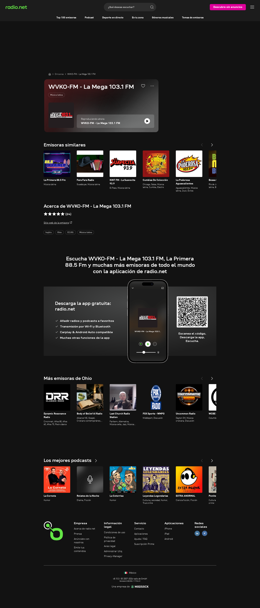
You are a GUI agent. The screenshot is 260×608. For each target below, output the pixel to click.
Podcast (89, 17)
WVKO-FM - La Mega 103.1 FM (100, 123)
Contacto (139, 529)
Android (168, 539)
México (132, 573)
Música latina (56, 95)
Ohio (59, 232)
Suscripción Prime (144, 544)
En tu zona (137, 17)
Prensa (78, 534)
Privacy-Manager (113, 556)
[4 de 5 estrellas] (58, 214)
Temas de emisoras (193, 17)
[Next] (212, 143)
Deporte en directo (112, 17)
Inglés (48, 232)
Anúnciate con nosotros (81, 541)
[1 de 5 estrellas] (46, 214)
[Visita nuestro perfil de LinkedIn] (197, 533)
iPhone (168, 529)
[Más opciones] (152, 86)
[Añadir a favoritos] (143, 86)
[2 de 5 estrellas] (50, 214)
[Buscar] (152, 7)
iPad (166, 534)
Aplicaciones (141, 534)
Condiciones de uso (114, 532)
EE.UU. (70, 232)
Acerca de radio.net (84, 529)
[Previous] (202, 143)
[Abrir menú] (252, 7)
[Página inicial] (49, 74)
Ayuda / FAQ (140, 539)
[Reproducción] (147, 121)
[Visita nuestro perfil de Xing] (204, 533)
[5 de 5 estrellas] (62, 214)
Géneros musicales (163, 17)
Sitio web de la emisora (56, 223)
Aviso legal (109, 546)
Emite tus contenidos (80, 549)
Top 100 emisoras (66, 17)
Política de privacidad (109, 539)
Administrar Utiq (113, 551)
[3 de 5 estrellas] (54, 214)
